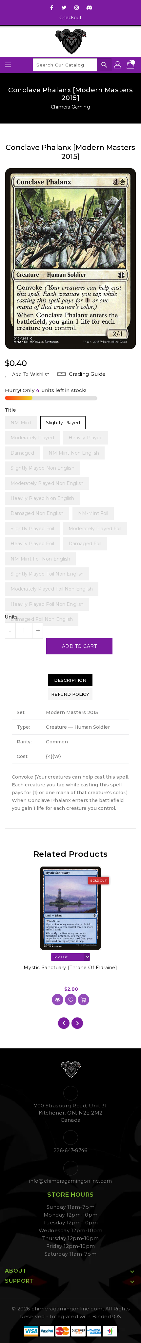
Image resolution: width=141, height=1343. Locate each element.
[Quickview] (57, 999)
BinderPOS (106, 1316)
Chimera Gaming (70, 107)
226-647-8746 (70, 1150)
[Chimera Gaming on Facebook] (52, 7)
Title (10, 410)
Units (11, 617)
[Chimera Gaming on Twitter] (64, 7)
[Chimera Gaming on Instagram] (77, 7)
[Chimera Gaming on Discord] (89, 7)
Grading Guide (87, 374)
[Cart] (131, 64)
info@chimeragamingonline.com (70, 1181)
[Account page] (118, 64)
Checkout (70, 18)
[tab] (70, 680)
